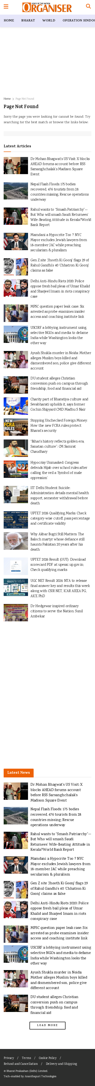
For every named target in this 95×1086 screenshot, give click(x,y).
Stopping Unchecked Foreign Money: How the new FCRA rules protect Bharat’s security (58, 426)
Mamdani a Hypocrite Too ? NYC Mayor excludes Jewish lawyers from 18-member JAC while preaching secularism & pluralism (58, 243)
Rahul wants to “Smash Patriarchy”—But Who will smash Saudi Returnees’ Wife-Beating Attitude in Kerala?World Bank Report (60, 217)
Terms (26, 1058)
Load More (47, 1025)
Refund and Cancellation (21, 1064)
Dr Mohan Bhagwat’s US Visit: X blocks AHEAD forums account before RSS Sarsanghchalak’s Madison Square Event (60, 167)
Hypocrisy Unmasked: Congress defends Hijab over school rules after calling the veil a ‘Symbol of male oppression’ (58, 470)
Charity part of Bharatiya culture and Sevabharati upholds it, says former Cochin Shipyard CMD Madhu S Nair (59, 405)
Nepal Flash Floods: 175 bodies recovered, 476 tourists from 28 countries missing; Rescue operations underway (59, 192)
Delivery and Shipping (61, 1064)
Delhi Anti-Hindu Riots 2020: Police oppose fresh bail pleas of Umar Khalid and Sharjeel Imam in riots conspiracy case (60, 289)
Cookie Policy (48, 1058)
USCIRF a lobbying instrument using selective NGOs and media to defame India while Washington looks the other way (59, 335)
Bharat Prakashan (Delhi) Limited (27, 1071)
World (48, 21)
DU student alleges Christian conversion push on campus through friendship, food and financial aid (59, 384)
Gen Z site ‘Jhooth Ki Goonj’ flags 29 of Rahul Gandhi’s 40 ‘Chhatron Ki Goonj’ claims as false (59, 266)
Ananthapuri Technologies (40, 1077)
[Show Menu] (6, 7)
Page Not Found (25, 99)
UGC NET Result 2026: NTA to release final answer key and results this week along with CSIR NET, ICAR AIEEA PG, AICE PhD (60, 588)
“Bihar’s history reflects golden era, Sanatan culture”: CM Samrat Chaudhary (57, 447)
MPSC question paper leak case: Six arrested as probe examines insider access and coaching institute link (57, 312)
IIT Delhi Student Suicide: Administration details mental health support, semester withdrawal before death (59, 496)
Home (9, 21)
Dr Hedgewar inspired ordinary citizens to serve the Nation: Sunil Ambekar (56, 611)
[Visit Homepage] (47, 7)
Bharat (28, 21)
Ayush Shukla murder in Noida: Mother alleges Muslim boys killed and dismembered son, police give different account (60, 361)
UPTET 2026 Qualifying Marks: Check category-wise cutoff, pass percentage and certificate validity (60, 519)
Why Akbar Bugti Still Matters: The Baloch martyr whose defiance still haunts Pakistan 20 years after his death (57, 542)
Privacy (9, 1058)
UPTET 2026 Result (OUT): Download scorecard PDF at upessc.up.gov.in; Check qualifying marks (58, 565)
